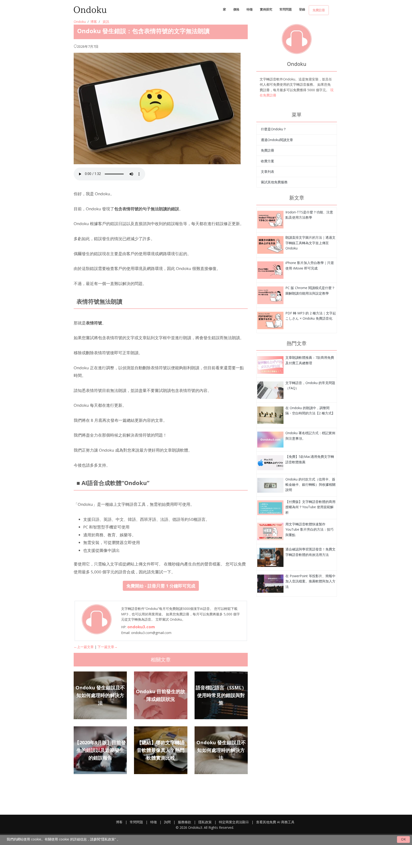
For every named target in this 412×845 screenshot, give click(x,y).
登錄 (302, 9)
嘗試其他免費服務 (274, 182)
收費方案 (267, 161)
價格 (236, 9)
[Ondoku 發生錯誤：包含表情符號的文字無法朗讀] (270, 219)
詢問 (167, 822)
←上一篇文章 (84, 646)
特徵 (250, 9)
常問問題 (285, 9)
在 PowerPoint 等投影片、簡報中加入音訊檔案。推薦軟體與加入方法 (310, 581)
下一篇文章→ (108, 646)
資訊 (106, 21)
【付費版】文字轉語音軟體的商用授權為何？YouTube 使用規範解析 (310, 507)
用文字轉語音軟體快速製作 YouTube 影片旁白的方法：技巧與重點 (309, 529)
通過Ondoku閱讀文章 (277, 139)
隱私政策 (205, 822)
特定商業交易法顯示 (234, 822)
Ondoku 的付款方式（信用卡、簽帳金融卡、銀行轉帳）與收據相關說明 (310, 484)
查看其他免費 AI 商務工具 (275, 822)
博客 (93, 21)
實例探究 (266, 9)
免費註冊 (319, 10)
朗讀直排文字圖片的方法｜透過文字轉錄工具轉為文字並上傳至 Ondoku (310, 242)
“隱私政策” (108, 839)
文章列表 (267, 171)
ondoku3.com (141, 626)
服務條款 (184, 822)
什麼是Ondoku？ (273, 129)
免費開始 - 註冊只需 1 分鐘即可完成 (160, 586)
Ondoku (80, 21)
